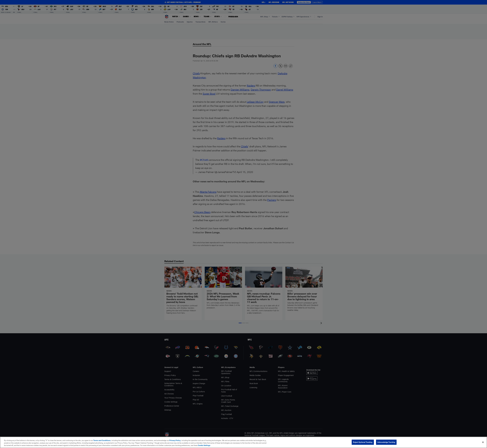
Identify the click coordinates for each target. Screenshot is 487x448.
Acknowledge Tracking (386, 442)
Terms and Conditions (102, 440)
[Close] (483, 442)
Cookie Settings (204, 445)
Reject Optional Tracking (362, 442)
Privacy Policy (175, 440)
